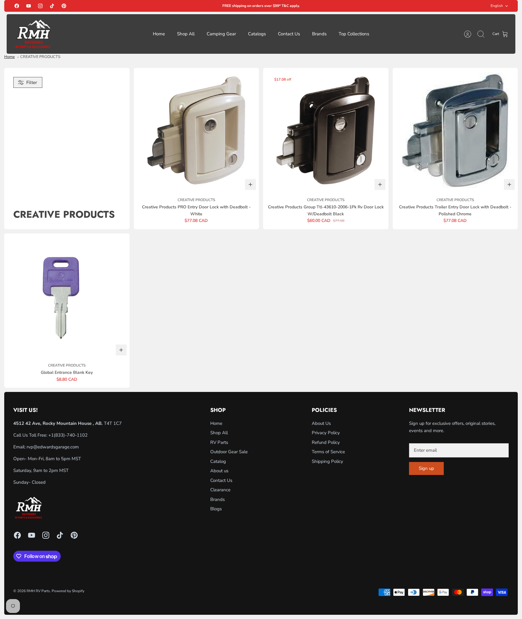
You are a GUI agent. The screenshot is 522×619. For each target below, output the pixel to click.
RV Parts (219, 442)
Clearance (220, 490)
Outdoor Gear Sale (229, 452)
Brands (319, 34)
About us (219, 471)
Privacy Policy (326, 433)
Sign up (426, 468)
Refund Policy (326, 442)
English (497, 5)
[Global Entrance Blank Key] (67, 296)
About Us (321, 423)
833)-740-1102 (71, 435)
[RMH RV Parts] (33, 34)
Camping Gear (221, 34)
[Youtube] (28, 5)
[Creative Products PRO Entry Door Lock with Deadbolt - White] (196, 130)
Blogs (216, 509)
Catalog (218, 461)
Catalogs (257, 34)
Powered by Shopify (68, 591)
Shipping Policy (327, 461)
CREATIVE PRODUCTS (40, 56)
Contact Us (289, 34)
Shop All (186, 34)
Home (159, 34)
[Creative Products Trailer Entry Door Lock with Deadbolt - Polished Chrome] (455, 130)
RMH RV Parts (38, 591)
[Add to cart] (250, 184)
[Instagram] (40, 5)
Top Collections (354, 34)
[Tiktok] (52, 5)
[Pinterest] (64, 5)
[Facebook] (17, 5)
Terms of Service (328, 452)
